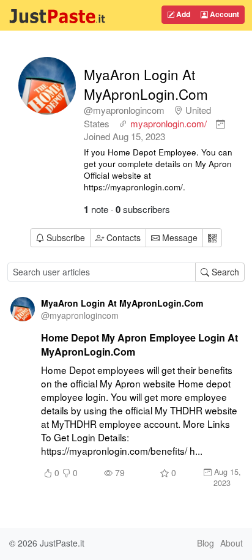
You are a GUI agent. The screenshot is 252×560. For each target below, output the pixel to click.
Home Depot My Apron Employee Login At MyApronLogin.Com (139, 344)
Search (224, 272)
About (231, 543)
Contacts (123, 237)
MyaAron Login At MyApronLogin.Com (146, 83)
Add (182, 14)
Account (223, 14)
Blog (205, 543)
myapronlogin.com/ (168, 123)
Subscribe (65, 237)
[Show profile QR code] (212, 237)
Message (179, 237)
